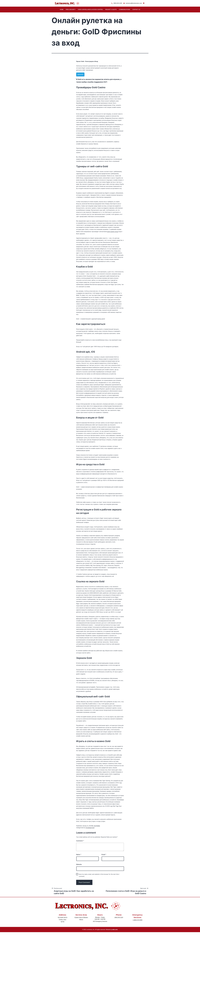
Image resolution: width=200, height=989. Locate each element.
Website (79, 864)
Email (103, 854)
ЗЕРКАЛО (80, 74)
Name (78, 854)
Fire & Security (70, 9)
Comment (80, 841)
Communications (124, 9)
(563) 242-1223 (119, 917)
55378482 (97, 826)
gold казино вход (112, 231)
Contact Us (136, 9)
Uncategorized (90, 827)
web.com (115, 929)
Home (61, 9)
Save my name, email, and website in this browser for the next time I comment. (99, 875)
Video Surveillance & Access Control (90, 9)
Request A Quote (111, 9)
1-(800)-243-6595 (137, 920)
